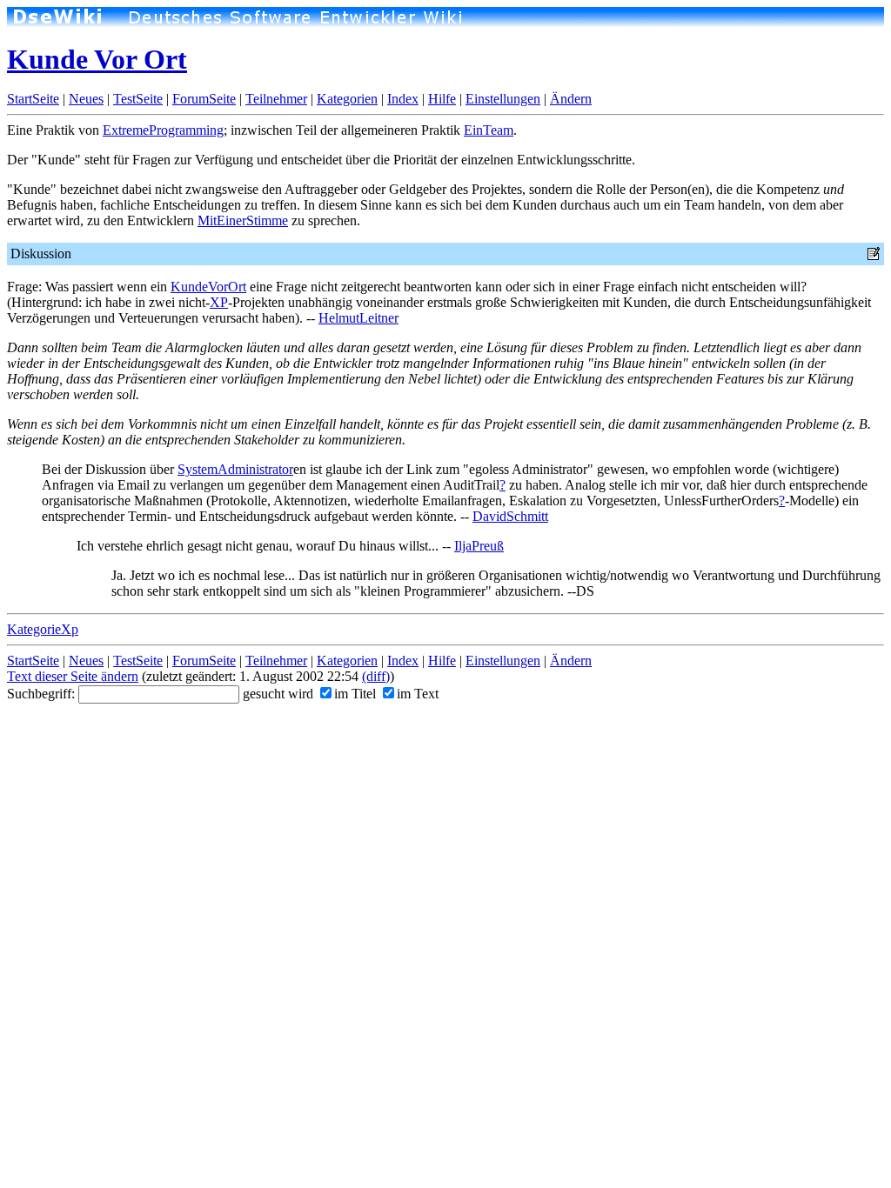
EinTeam (488, 130)
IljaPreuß (479, 545)
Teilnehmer (276, 98)
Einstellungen (503, 98)
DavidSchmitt (510, 516)
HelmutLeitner (358, 317)
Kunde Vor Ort (97, 59)
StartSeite (33, 98)
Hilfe (442, 98)
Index (403, 98)
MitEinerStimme (243, 220)
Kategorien (347, 98)
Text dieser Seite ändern (72, 676)
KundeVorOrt (208, 286)
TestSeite (138, 98)
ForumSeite (204, 98)
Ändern (571, 98)
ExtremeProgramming (163, 130)
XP (219, 302)
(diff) (376, 676)
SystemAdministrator (235, 469)
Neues (86, 98)
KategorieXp (42, 629)
